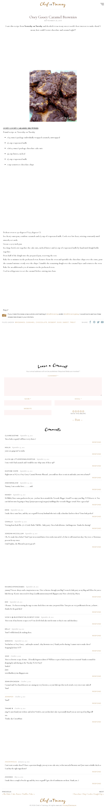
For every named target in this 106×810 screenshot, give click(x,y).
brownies (20, 322)
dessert (52, 322)
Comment (53, 376)
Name (28, 399)
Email (78, 399)
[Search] (99, 11)
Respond (96, 442)
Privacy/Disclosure (69, 805)
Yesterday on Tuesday (26, 132)
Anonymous (11, 762)
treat (73, 322)
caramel (30, 322)
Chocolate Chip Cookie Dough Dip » (88, 793)
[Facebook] (91, 321)
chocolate (41, 322)
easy (59, 322)
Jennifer (9, 697)
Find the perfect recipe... (17, 12)
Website (28, 408)
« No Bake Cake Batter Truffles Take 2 (18, 793)
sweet (66, 322)
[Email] (102, 321)
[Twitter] (99, 321)
